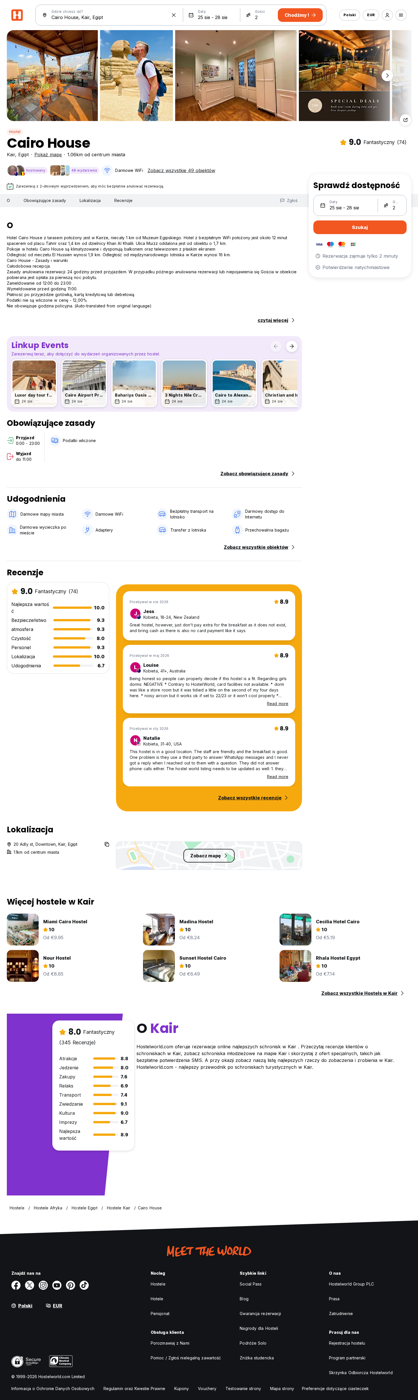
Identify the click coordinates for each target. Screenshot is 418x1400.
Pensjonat (160, 1313)
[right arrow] (291, 346)
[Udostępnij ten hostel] (405, 120)
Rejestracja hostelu (347, 1343)
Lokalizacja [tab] (90, 200)
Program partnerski (347, 1357)
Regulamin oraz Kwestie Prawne (134, 1388)
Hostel (14, 132)
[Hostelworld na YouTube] (56, 1285)
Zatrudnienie (341, 1313)
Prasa (334, 1298)
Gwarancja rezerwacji (260, 1313)
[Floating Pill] (387, 75)
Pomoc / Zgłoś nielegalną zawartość (186, 1357)
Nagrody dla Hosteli (259, 1328)
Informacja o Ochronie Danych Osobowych (52, 1388)
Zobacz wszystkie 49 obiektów (181, 170)
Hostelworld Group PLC (351, 1284)
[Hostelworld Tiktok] (84, 1285)
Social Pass (251, 1284)
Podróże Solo (253, 1343)
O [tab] (8, 200)
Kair (11, 154)
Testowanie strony (243, 1388)
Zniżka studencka (257, 1357)
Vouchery (207, 1388)
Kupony (181, 1388)
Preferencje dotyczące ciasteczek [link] (335, 1388)
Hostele (158, 1284)
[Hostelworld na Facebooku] (15, 1285)
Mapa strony (282, 1388)
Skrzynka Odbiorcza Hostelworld (361, 1372)
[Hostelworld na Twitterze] (29, 1285)
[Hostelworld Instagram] (43, 1285)
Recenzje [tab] (123, 200)
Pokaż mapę (48, 154)
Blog (244, 1298)
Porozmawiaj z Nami (170, 1343)
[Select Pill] (387, 15)
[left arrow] (276, 346)
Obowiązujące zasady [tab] (45, 200)
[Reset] (174, 15)
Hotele (157, 1298)
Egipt (23, 154)
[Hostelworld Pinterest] (70, 1285)
